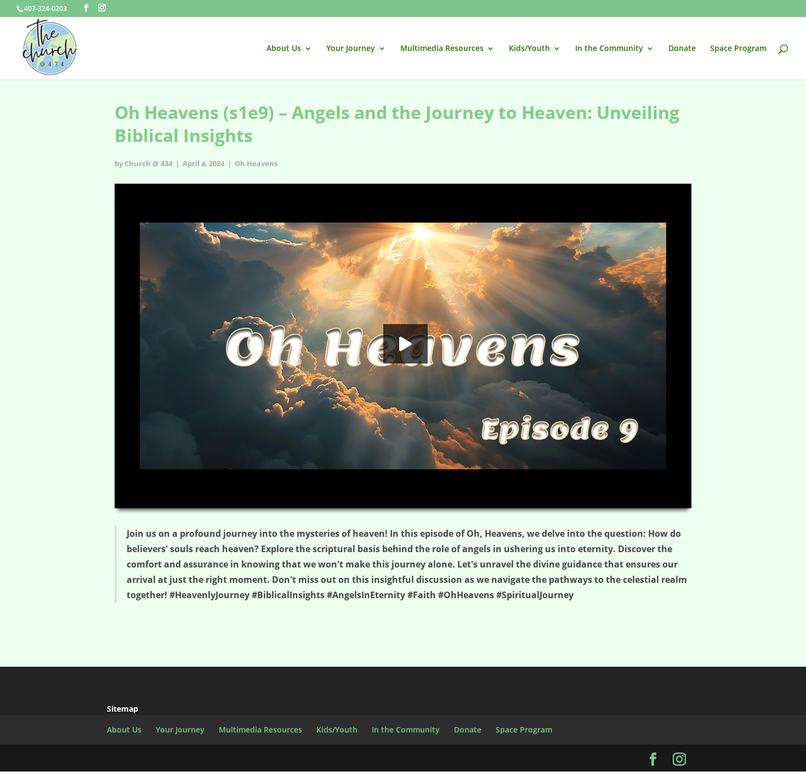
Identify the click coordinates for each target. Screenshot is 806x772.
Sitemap (122, 708)
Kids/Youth (529, 48)
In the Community (609, 48)
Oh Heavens (256, 163)
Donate (682, 48)
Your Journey (350, 48)
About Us (283, 48)
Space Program (738, 48)
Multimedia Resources (442, 48)
